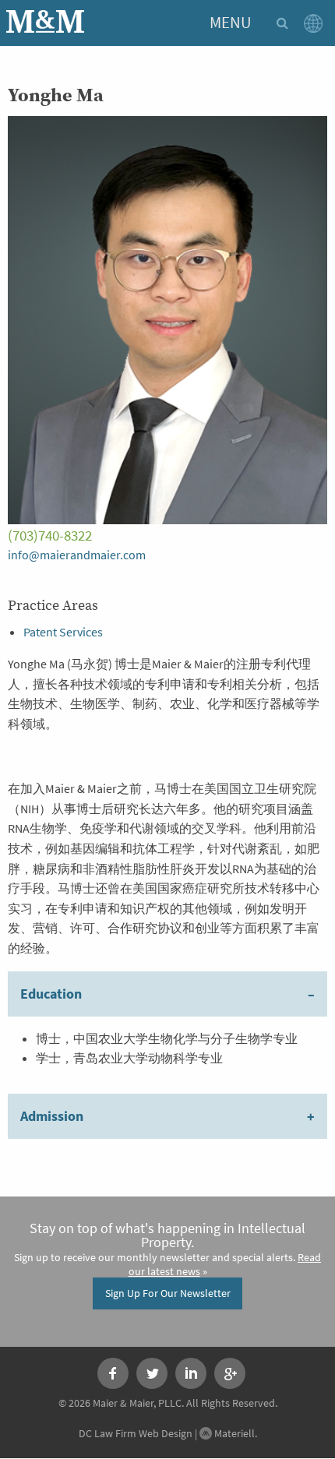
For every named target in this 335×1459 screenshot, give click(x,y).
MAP (316, 23)
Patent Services (63, 632)
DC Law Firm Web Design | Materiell (167, 1433)
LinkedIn (190, 1373)
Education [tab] (51, 994)
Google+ (229, 1373)
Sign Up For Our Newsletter (168, 1293)
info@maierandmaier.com (77, 555)
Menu (231, 22)
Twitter (152, 1373)
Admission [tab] (51, 1116)
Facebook (113, 1373)
